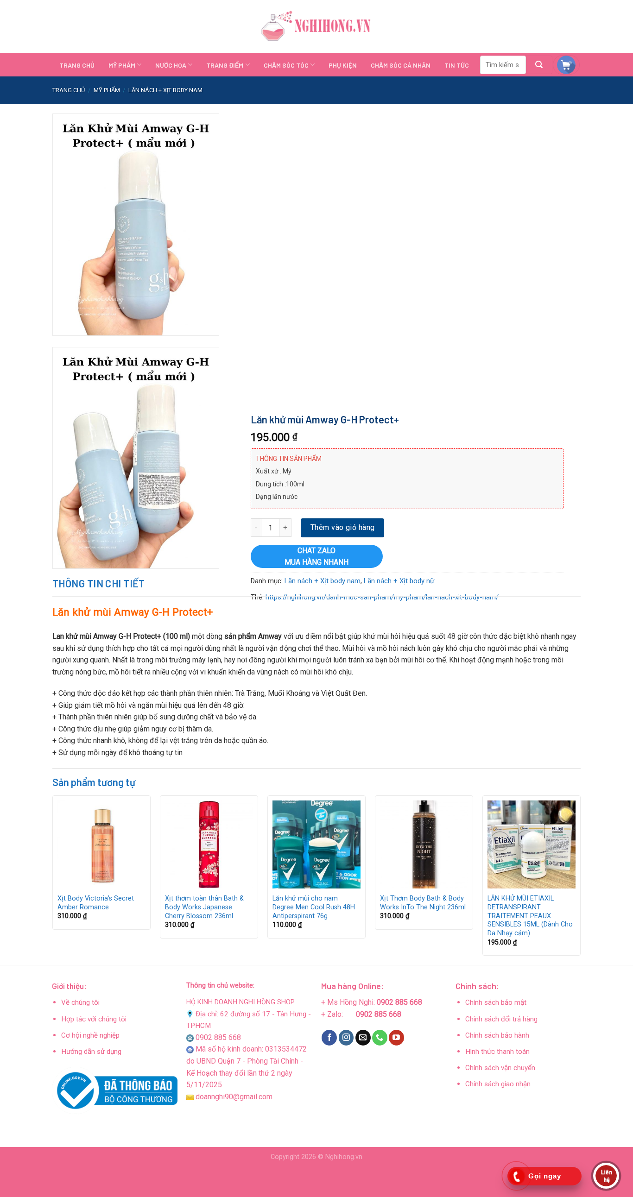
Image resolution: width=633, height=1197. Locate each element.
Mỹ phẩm (107, 90)
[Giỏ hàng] (566, 65)
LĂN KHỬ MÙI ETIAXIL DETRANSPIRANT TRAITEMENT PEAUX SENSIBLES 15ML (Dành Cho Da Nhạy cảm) (530, 916)
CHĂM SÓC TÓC (286, 65)
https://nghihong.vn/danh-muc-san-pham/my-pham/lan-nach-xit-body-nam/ (381, 597)
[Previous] (53, 879)
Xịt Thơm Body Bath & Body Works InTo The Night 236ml (423, 903)
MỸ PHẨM (121, 65)
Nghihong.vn (343, 1157)
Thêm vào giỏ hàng (342, 527)
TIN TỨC (456, 65)
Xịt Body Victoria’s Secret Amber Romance (95, 903)
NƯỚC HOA (170, 65)
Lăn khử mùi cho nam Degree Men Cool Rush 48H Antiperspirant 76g (313, 907)
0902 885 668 (218, 1037)
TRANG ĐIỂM (224, 65)
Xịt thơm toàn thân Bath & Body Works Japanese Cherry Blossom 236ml (204, 907)
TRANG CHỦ (77, 65)
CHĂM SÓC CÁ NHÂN (400, 65)
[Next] (580, 879)
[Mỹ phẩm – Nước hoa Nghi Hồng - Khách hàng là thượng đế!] (316, 27)
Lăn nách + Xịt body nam (165, 90)
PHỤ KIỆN (343, 65)
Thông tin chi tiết (98, 583)
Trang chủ (68, 90)
